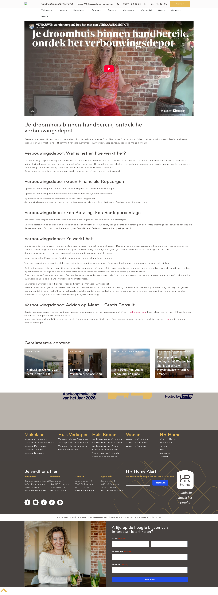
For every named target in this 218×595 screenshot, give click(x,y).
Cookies (157, 517)
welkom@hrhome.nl (59, 490)
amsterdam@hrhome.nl (35, 490)
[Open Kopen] (66, 10)
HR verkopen (138, 352)
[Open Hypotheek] (85, 10)
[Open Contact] (180, 10)
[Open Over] (164, 10)
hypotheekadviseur (137, 312)
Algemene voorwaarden (121, 517)
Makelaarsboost (100, 517)
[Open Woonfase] (133, 10)
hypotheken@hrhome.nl (112, 490)
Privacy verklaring (143, 517)
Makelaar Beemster (34, 453)
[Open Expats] (115, 10)
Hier (167, 319)
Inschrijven (160, 482)
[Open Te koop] (101, 10)
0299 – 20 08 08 (132, 4)
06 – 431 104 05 (159, 4)
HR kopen (33, 352)
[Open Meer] (47, 16)
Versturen (150, 579)
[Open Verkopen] (51, 10)
